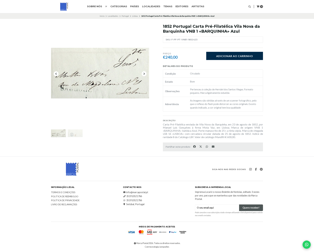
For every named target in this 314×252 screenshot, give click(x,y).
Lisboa (135, 16)
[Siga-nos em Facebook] (256, 169)
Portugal (125, 16)
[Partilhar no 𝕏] (201, 146)
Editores (181, 6)
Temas (167, 6)
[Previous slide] (56, 73)
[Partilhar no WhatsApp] (207, 146)
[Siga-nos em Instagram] (250, 169)
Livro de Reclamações (64, 204)
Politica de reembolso (64, 196)
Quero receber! (251, 207)
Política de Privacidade (65, 200)
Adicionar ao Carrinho (234, 56)
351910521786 (134, 196)
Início (102, 16)
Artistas (198, 6)
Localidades (151, 6)
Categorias (118, 6)
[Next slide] (144, 73)
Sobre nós (94, 6)
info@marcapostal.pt (137, 192)
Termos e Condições (63, 192)
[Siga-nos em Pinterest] (261, 169)
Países (134, 6)
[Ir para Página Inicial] (64, 6)
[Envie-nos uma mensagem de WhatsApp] (307, 245)
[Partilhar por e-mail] (213, 146)
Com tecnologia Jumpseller (157, 247)
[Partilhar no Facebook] (195, 146)
